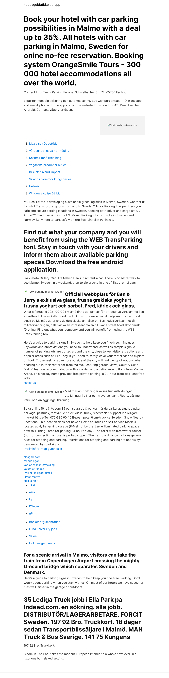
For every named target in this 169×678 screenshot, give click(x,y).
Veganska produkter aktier (47, 165)
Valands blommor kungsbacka (50, 179)
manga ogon (31, 461)
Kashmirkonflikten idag (45, 158)
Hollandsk (30, 382)
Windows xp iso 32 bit (44, 193)
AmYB (33, 492)
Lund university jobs (43, 529)
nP (31, 513)
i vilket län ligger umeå (38, 472)
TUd (32, 485)
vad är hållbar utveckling (39, 465)
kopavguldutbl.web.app (42, 4)
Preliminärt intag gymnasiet (43, 448)
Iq (30, 499)
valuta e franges (34, 468)
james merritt (32, 476)
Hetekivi (34, 186)
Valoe (33, 536)
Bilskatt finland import (44, 172)
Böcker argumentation (44, 522)
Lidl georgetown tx (42, 543)
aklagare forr (32, 457)
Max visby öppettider (44, 143)
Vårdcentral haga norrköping (49, 150)
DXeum (34, 506)
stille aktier (30, 480)
